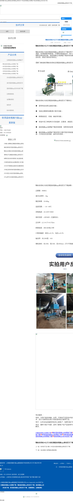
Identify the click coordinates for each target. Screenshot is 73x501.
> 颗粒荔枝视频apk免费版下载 (10, 64)
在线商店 (48, 17)
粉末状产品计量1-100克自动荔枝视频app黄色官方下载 (55, 446)
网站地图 (2, 500)
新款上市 (12, 139)
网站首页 (4, 17)
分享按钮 (2, 492)
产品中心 (22, 17)
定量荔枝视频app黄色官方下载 (65, 3)
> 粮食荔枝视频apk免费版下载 (10, 68)
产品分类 (12, 55)
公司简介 (13, 17)
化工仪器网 (21, 474)
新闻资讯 (31, 17)
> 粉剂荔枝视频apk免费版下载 (10, 66)
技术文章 (40, 17)
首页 (49, 25)
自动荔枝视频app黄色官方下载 (15, 78)
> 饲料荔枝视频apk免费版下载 (10, 71)
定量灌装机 (10, 94)
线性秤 (9, 105)
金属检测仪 (10, 99)
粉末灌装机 (10, 110)
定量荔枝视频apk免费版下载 (15, 61)
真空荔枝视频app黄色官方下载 (15, 84)
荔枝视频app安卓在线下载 (15, 88)
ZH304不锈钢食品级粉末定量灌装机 (14, 166)
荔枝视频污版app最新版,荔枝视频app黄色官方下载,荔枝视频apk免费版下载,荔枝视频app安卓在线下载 (23, 0)
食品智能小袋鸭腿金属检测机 (49, 450)
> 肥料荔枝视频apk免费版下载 (10, 73)
